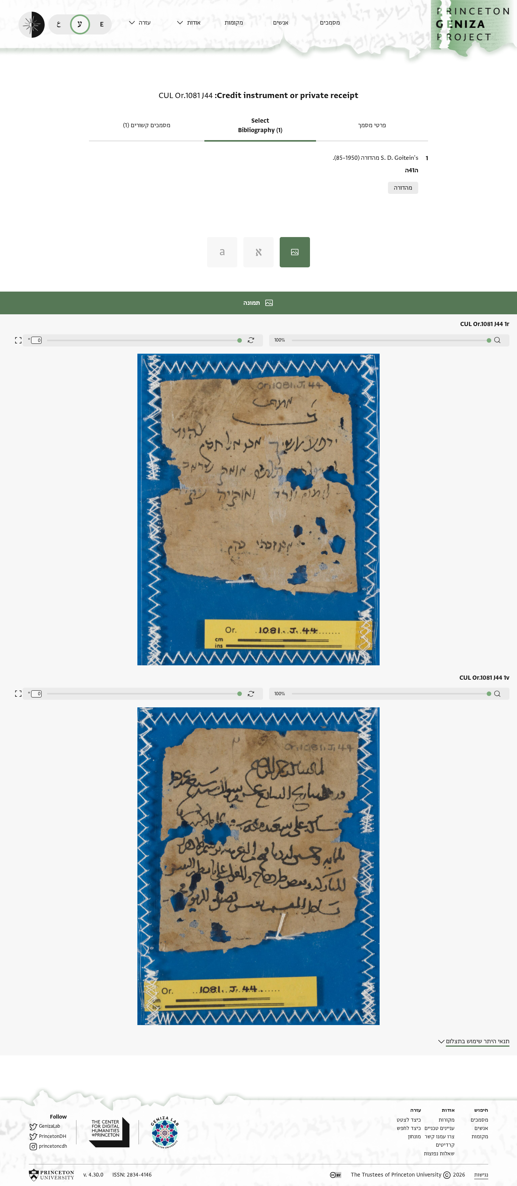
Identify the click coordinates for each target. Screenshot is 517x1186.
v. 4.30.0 (93, 1174)
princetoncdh (53, 1146)
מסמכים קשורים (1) (146, 125)
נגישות (481, 1174)
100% (279, 340)
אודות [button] (194, 23)
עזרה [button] (145, 23)
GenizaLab (49, 1126)
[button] (474, 28)
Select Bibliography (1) (260, 125)
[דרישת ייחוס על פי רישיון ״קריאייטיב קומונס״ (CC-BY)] (336, 1175)
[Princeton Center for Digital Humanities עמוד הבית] (102, 1132)
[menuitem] (342, 26)
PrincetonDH (52, 1136)
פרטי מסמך (372, 125)
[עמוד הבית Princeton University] (51, 1175)
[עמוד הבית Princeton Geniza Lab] (159, 1132)
